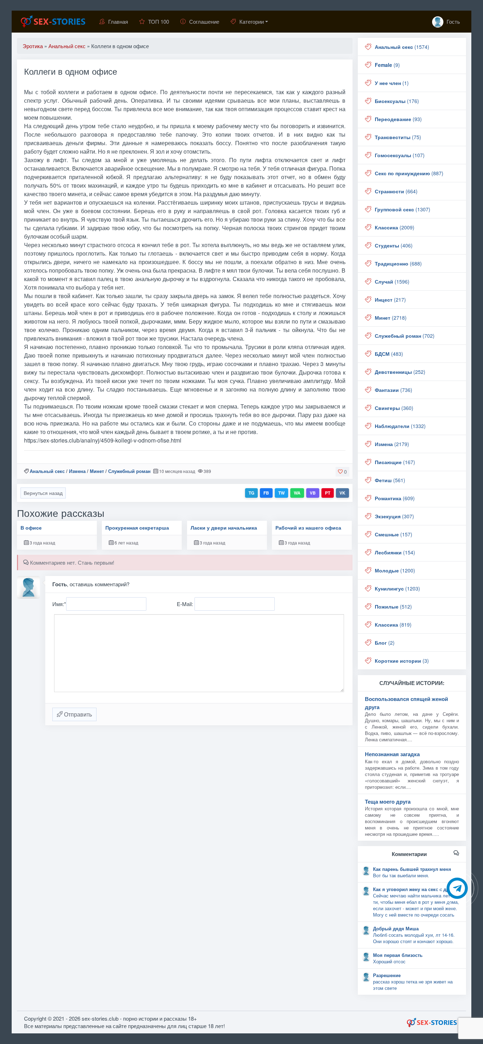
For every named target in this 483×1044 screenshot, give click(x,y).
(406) (394, 245)
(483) (389, 353)
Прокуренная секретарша (137, 527)
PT (327, 493)
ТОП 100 (158, 21)
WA (297, 493)
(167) (395, 462)
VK (342, 493)
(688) (398, 263)
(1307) (402, 209)
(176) (397, 100)
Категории (251, 21)
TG (251, 493)
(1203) (397, 588)
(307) (394, 516)
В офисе (31, 527)
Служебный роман (129, 471)
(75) (398, 137)
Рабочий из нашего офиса (308, 527)
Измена (77, 471)
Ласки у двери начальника (224, 527)
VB (313, 493)
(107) (400, 155)
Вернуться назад (43, 492)
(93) (398, 118)
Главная (118, 21)
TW (281, 493)
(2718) (391, 317)
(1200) (395, 570)
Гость (452, 21)
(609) (395, 498)
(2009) (394, 227)
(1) (392, 82)
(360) (394, 407)
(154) (395, 552)
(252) (400, 371)
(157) (393, 534)
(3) (402, 660)
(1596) (392, 281)
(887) (409, 173)
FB (266, 493)
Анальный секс (47, 471)
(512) (393, 606)
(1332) (400, 425)
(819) (393, 624)
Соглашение (204, 21)
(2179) (392, 443)
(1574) (402, 46)
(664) (396, 191)
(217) (390, 299)
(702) (405, 335)
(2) (385, 642)
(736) (393, 389)
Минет (97, 471)
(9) (387, 64)
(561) (390, 480)
